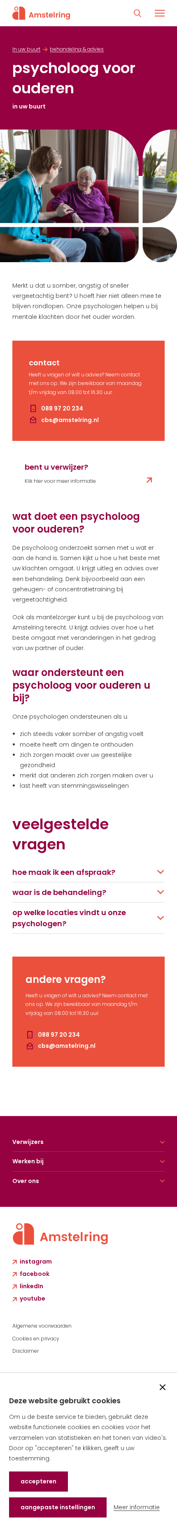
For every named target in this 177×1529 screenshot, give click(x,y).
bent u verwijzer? (56, 467)
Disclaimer (25, 1350)
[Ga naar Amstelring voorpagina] (41, 13)
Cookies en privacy (35, 1338)
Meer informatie (137, 1507)
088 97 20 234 (62, 408)
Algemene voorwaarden (42, 1325)
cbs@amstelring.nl (70, 420)
